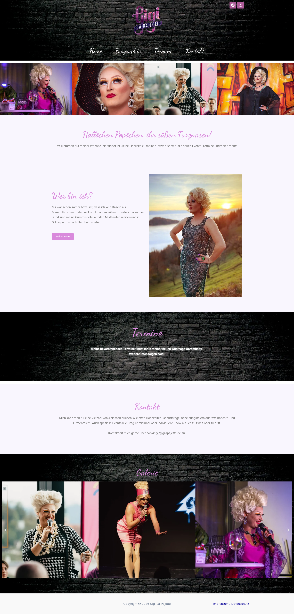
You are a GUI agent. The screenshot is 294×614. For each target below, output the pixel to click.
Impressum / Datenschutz (231, 603)
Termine (163, 51)
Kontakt (195, 51)
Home (95, 51)
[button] (5, 530)
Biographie (128, 51)
